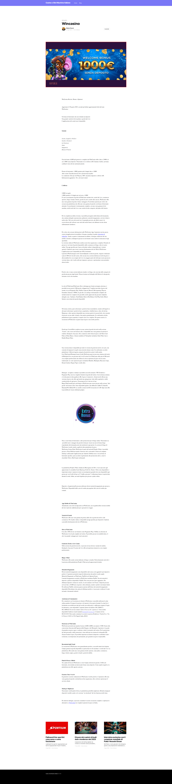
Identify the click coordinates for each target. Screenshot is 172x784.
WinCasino (72, 703)
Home (75, 3)
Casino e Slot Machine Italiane (58, 2)
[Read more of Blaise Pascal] (64, 29)
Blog (80, 3)
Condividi (107, 29)
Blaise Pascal (70, 28)
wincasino (64, 20)
